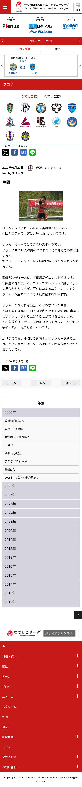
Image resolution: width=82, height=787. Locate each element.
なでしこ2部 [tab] (52, 96)
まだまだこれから (16, 461)
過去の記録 (9, 757)
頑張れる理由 (13, 453)
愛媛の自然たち (14, 421)
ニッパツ (32, 72)
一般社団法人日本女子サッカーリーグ (46, 6)
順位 (5, 666)
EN (78, 9)
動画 (5, 717)
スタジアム (9, 707)
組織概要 (8, 737)
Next (80, 65)
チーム (6, 676)
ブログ (6, 686)
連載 (5, 727)
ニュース (7, 696)
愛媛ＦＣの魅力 (14, 429)
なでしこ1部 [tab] (29, 96)
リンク (6, 747)
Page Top (78, 615)
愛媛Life (10, 469)
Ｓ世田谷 (13, 72)
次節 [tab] (57, 49)
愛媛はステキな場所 (17, 437)
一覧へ (41, 383)
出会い (9, 445)
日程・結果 (9, 656)
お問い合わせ (10, 767)
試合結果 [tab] (24, 49)
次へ (69, 383)
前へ (13, 383)
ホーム (6, 646)
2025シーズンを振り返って (22, 477)
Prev (2, 65)
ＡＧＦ (22, 61)
